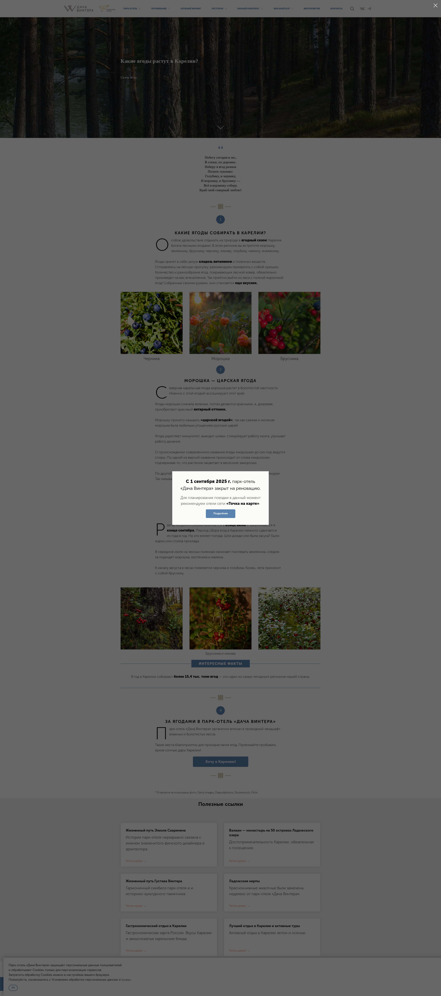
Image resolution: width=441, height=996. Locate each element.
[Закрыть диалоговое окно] (435, 5)
